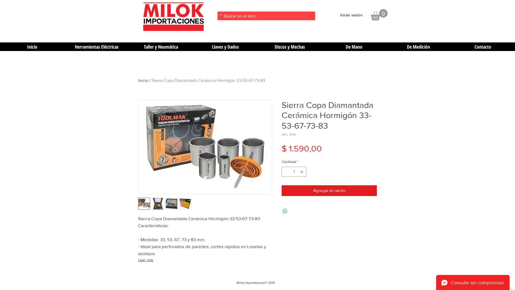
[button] (379, 14)
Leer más (145, 260)
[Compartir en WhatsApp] (285, 211)
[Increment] (302, 171)
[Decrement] (285, 171)
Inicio (143, 80)
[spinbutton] (294, 171)
